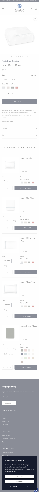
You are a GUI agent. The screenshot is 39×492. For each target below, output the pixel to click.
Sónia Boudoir (26, 158)
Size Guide (5, 421)
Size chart (34, 75)
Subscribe (9, 403)
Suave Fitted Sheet (28, 326)
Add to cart (19, 101)
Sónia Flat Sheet (27, 198)
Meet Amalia (6, 435)
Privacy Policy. (11, 471)
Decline (19, 481)
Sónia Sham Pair (27, 282)
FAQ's (4, 418)
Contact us (5, 415)
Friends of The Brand (8, 439)
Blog (3, 442)
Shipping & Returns (8, 453)
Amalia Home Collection (10, 61)
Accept (19, 477)
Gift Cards (5, 425)
